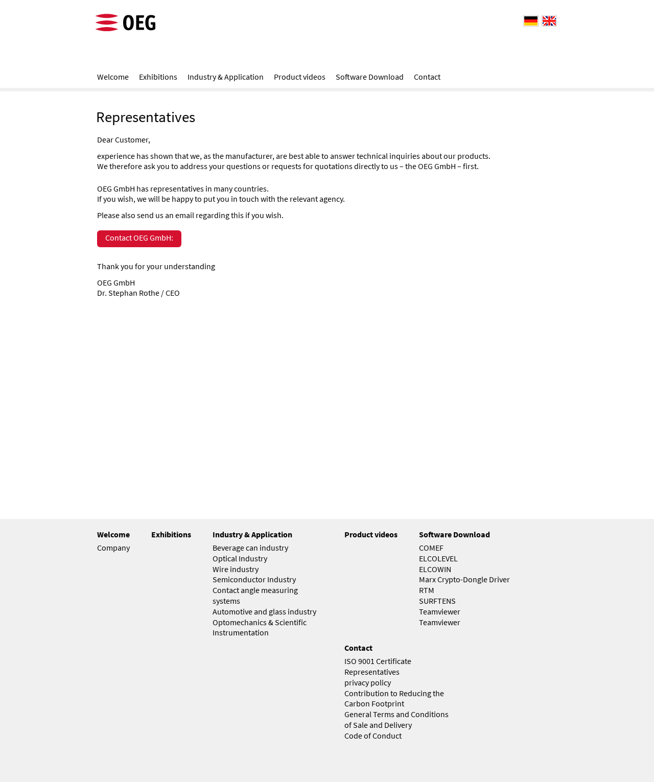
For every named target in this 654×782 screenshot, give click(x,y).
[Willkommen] (529, 20)
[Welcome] (548, 20)
